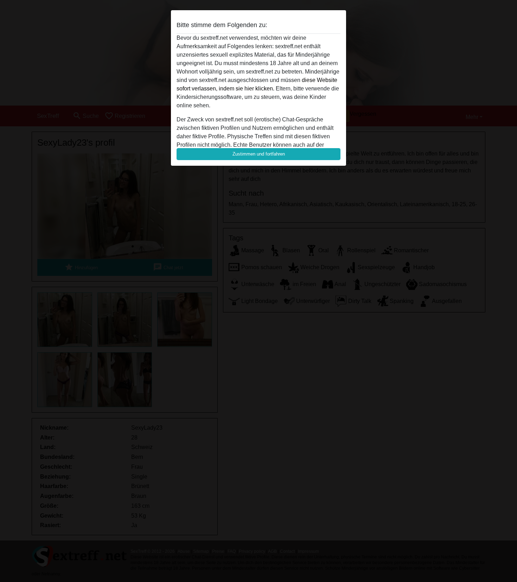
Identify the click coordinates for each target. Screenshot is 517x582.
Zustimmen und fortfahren (258, 154)
